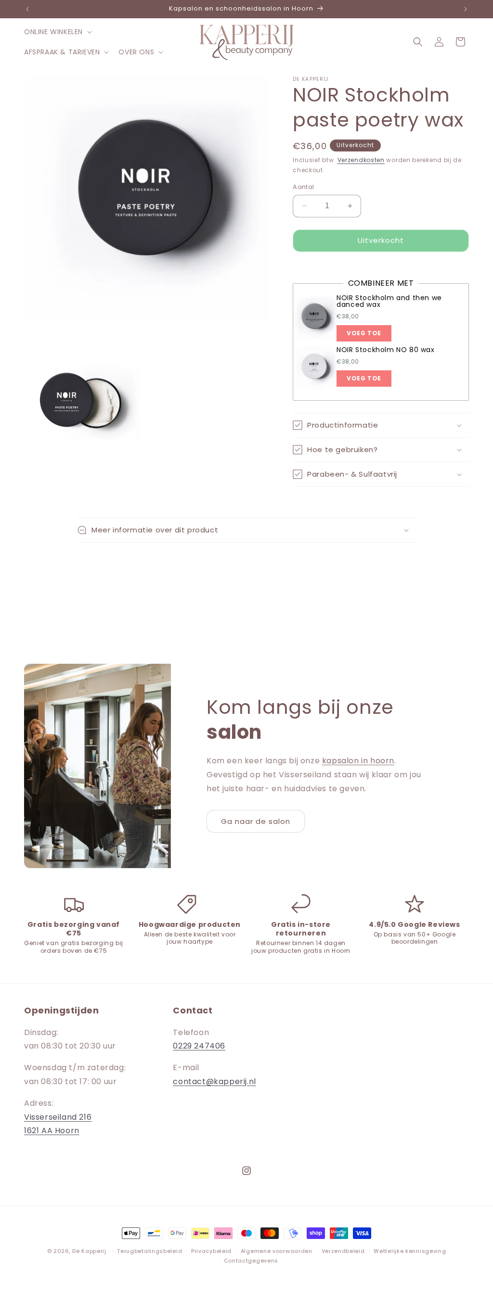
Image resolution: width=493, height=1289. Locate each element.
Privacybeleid (211, 1251)
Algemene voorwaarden (276, 1251)
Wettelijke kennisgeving (410, 1251)
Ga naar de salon (255, 821)
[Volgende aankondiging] (465, 9)
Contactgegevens (251, 1260)
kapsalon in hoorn (358, 760)
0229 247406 (199, 1045)
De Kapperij (89, 1251)
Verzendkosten (361, 160)
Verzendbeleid (343, 1251)
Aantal (303, 186)
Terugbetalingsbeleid (149, 1251)
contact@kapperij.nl (214, 1081)
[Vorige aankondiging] (27, 9)
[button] (57, 32)
